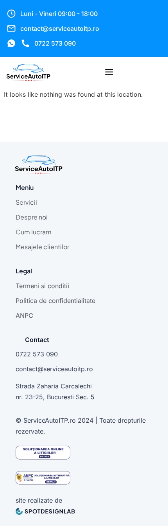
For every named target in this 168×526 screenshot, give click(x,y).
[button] (109, 72)
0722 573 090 (55, 43)
